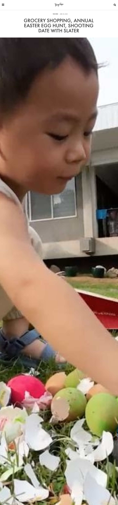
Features (55, 14)
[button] (114, 4)
